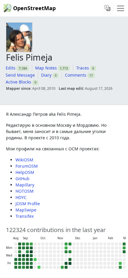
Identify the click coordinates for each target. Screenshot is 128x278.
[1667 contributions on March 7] (120, 267)
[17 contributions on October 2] (35, 259)
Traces (82, 68)
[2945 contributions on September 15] (27, 247)
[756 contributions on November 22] (62, 267)
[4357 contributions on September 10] (23, 255)
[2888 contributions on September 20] (27, 267)
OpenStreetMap (34, 8)
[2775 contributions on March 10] (124, 251)
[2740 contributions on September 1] (19, 247)
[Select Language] (107, 8)
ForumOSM (26, 166)
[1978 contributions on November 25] (66, 251)
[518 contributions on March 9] (124, 247)
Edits (10, 68)
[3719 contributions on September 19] (27, 263)
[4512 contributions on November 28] (66, 263)
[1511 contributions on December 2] (69, 251)
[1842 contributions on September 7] (23, 244)
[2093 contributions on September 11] (23, 259)
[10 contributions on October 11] (39, 267)
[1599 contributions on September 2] (19, 251)
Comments (75, 75)
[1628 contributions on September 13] (23, 267)
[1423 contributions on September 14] (27, 244)
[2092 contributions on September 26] (31, 263)
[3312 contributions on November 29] (66, 267)
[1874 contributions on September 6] (19, 267)
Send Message (20, 75)
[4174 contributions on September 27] (31, 267)
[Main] (120, 8)
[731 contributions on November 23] (66, 244)
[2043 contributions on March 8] (124, 244)
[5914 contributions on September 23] (31, 251)
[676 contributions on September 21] (31, 244)
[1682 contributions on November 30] (69, 244)
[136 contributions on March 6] (120, 263)
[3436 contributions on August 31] (19, 244)
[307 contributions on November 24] (66, 247)
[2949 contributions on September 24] (31, 255)
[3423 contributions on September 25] (31, 259)
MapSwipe (25, 210)
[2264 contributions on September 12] (23, 263)
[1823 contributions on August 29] (15, 263)
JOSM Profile (27, 203)
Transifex (24, 216)
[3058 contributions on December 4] (69, 259)
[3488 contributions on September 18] (27, 259)
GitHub (22, 178)
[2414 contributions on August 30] (15, 267)
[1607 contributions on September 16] (27, 251)
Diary (46, 75)
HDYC (20, 197)
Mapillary (24, 185)
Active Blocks (18, 82)
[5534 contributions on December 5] (69, 263)
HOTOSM (24, 191)
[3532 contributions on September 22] (31, 247)
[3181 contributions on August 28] (15, 259)
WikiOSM (24, 160)
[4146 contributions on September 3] (19, 255)
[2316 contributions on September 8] (23, 247)
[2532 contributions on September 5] (19, 263)
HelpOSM (24, 172)
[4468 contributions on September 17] (27, 255)
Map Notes (46, 68)
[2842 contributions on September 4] (19, 259)
